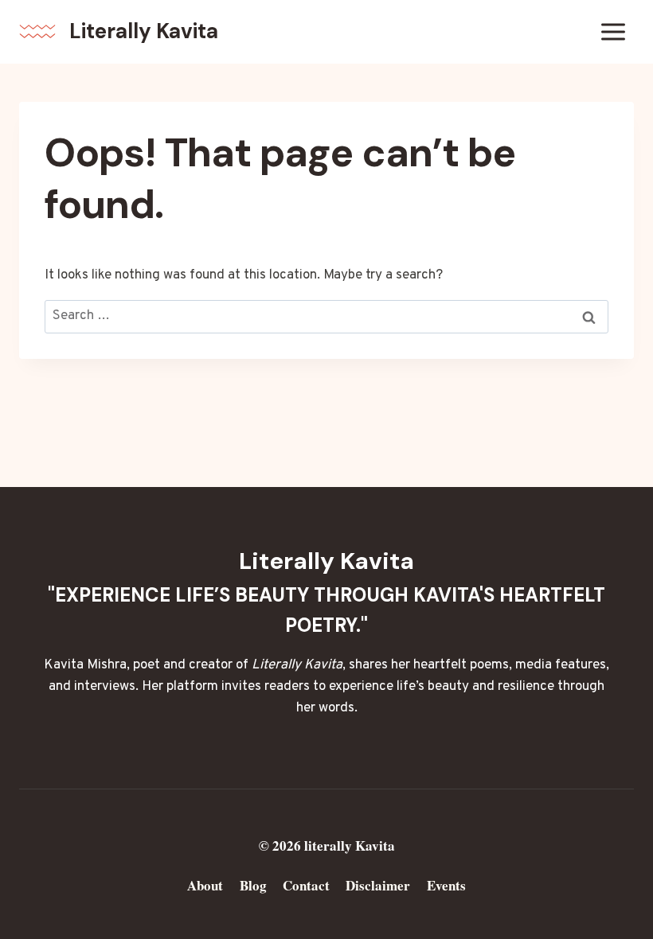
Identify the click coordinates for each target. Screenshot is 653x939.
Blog (253, 885)
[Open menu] (613, 31)
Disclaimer (378, 885)
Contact (306, 885)
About (205, 885)
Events (446, 885)
